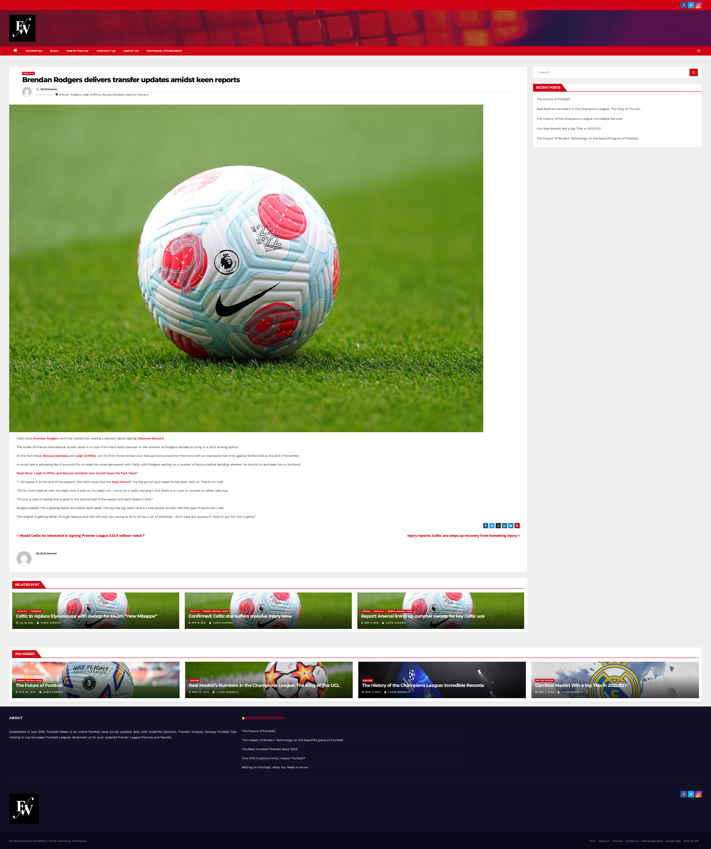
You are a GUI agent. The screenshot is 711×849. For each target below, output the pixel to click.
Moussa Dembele (113, 94)
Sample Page (673, 841)
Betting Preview (544, 680)
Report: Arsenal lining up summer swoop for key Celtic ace (423, 616)
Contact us (106, 51)
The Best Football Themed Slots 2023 (269, 749)
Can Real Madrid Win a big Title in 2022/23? (569, 128)
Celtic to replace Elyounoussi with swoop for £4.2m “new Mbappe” (86, 616)
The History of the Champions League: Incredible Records (579, 118)
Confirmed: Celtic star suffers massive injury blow (240, 616)
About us (131, 51)
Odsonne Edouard (136, 94)
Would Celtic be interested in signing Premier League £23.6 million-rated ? (82, 535)
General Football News (215, 611)
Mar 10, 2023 (200, 692)
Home (592, 841)
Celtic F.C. (28, 73)
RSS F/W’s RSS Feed (265, 718)
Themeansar (79, 841)
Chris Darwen (48, 89)
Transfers (36, 611)
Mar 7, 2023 (373, 692)
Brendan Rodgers (70, 94)
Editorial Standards (164, 51)
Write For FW (77, 51)
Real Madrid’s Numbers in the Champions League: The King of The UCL (589, 109)
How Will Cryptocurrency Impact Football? (273, 758)
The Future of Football (554, 99)
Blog (54, 51)
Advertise (34, 51)
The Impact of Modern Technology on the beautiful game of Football (587, 138)
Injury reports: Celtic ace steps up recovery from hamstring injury (462, 535)
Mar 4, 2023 (546, 692)
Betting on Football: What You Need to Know (275, 767)
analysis (194, 680)
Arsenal (366, 611)
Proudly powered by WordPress (28, 841)
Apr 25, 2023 (27, 692)
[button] (698, 51)
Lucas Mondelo (227, 692)
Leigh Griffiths (91, 94)
